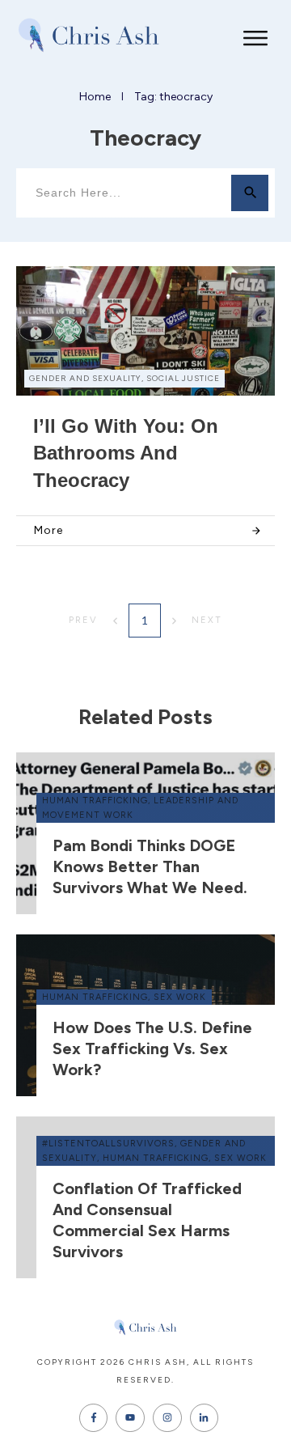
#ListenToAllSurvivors (108, 1143)
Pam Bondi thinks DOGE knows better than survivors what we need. (150, 866)
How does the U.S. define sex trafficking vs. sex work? (152, 1048)
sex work (180, 997)
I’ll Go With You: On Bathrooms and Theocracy (125, 453)
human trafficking (95, 800)
